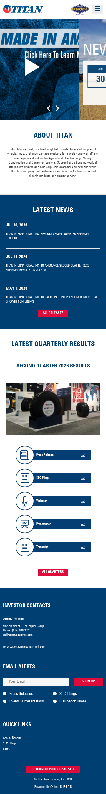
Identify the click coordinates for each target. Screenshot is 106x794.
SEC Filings (68, 694)
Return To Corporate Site (53, 769)
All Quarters (53, 572)
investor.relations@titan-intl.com (24, 646)
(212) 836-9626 (21, 630)
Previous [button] (49, 108)
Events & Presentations (27, 701)
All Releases (53, 313)
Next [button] (57, 108)
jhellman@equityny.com (18, 634)
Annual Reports (12, 737)
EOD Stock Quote (72, 701)
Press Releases (21, 694)
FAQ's (6, 749)
